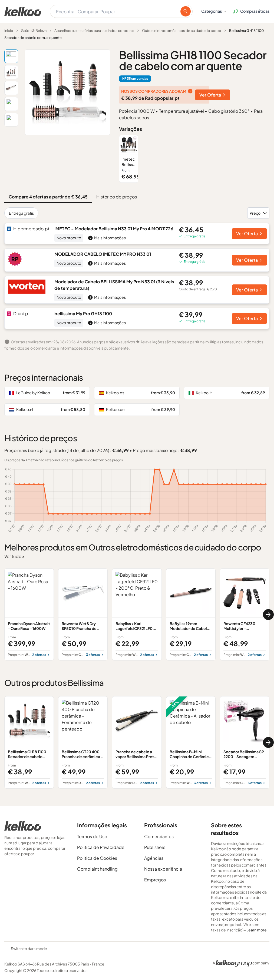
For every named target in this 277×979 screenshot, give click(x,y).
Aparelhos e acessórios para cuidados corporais (94, 30)
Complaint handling (97, 869)
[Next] (268, 614)
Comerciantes (159, 836)
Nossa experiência (163, 869)
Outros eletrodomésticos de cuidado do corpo (181, 30)
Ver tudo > (14, 556)
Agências (153, 858)
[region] (194, 159)
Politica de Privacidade (100, 847)
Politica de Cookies (97, 858)
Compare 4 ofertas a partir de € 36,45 (48, 197)
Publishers (154, 847)
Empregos (155, 879)
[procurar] (185, 11)
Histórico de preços (116, 197)
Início (8, 30)
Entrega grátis (21, 213)
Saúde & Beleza (34, 30)
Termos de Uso (92, 836)
